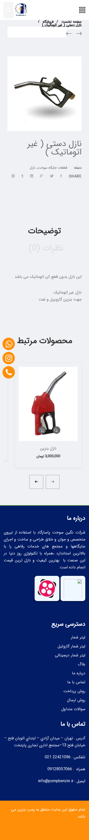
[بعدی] (68, 34)
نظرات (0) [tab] (44, 248)
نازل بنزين (48, 448)
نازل (32, 167)
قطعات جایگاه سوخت (52, 167)
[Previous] (79, 34)
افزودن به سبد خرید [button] (42, 430)
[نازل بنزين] (48, 404)
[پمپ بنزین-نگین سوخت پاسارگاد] (20, 10)
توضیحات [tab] (44, 231)
